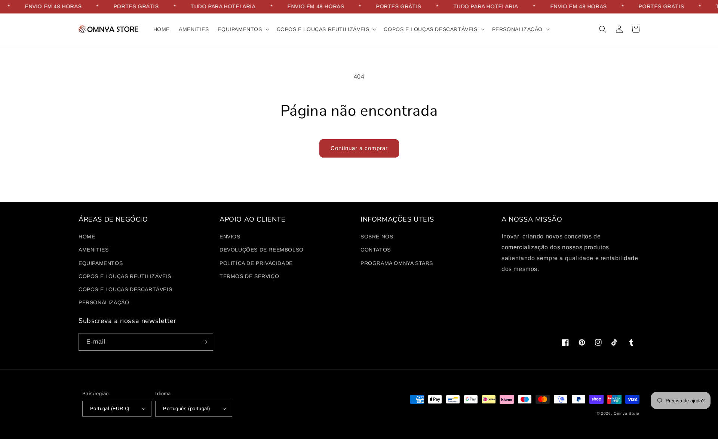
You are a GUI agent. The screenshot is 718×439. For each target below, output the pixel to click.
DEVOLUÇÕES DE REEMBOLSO (262, 250)
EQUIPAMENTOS (101, 263)
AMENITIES (93, 250)
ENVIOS (230, 237)
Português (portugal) (186, 408)
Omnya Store (626, 413)
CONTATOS (375, 250)
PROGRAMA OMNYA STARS (396, 263)
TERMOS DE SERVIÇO (249, 276)
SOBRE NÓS (376, 237)
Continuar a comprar (359, 148)
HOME (87, 237)
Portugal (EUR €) (109, 408)
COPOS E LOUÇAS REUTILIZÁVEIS (125, 276)
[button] (242, 29)
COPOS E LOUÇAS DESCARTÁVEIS (125, 289)
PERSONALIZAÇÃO (104, 302)
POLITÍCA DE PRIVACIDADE (256, 263)
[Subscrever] (204, 342)
